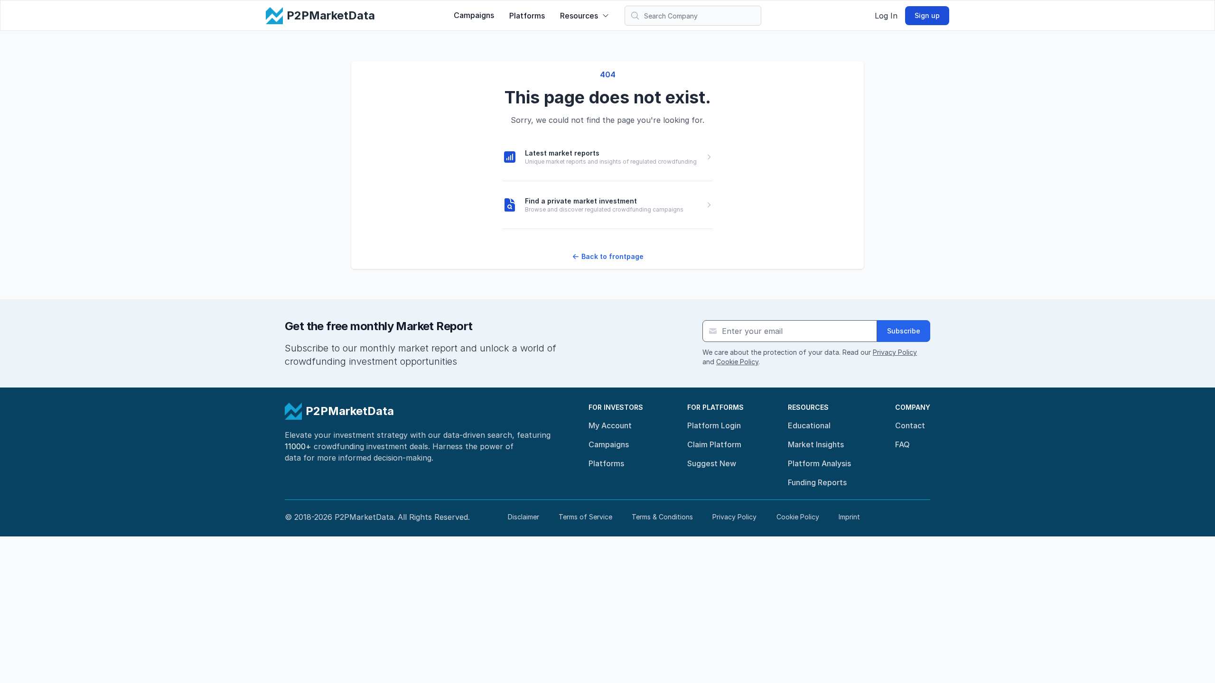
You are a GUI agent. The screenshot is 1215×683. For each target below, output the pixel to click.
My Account (610, 425)
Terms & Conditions (662, 517)
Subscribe (903, 331)
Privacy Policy (895, 352)
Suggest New (711, 463)
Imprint (849, 517)
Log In (886, 15)
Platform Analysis (819, 463)
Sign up (927, 15)
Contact (910, 425)
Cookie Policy (737, 362)
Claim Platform (714, 444)
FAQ (902, 444)
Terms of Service (585, 517)
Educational (809, 425)
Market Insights (816, 444)
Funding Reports (817, 482)
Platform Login (714, 425)
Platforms (527, 15)
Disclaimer (523, 517)
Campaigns (474, 15)
